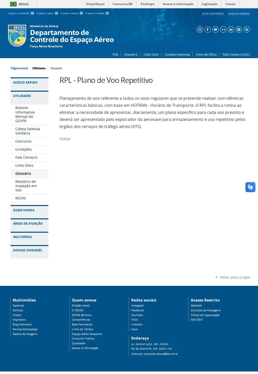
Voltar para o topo (235, 277)
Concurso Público (83, 338)
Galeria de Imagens (25, 334)
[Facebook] (207, 29)
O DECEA (77, 310)
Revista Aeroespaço (25, 329)
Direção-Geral (80, 305)
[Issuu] (238, 29)
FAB (115, 54)
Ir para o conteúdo (20, 13)
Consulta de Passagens (205, 310)
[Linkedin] (230, 29)
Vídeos (17, 315)
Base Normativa (82, 324)
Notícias (18, 310)
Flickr (134, 319)
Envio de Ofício (206, 54)
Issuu (134, 329)
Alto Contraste (213, 13)
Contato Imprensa (177, 54)
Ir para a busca (71, 13)
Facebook (137, 310)
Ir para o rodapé (97, 13)
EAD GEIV (197, 319)
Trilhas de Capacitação (205, 315)
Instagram (137, 305)
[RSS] (246, 29)
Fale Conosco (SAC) (236, 54)
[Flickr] (223, 29)
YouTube (137, 315)
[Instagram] (199, 29)
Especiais (18, 305)
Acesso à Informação (85, 348)
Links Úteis (151, 54)
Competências (81, 319)
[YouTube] (215, 29)
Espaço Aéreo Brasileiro (87, 334)
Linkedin (137, 324)
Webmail (196, 305)
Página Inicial (19, 68)
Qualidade (78, 343)
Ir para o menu (47, 13)
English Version (239, 13)
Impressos (19, 319)
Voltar (65, 139)
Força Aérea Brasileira (46, 46)
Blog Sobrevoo (22, 324)
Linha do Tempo (82, 329)
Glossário (131, 54)
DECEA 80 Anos (81, 315)
